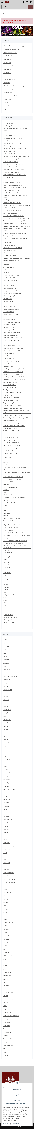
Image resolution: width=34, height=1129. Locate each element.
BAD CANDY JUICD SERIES (11, 275)
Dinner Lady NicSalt (9, 151)
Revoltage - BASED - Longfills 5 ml (13, 369)
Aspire (5, 460)
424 (4, 650)
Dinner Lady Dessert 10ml (11, 146)
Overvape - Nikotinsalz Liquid (12, 180)
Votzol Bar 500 (7, 1039)
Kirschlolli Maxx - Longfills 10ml (12, 338)
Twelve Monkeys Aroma (10, 400)
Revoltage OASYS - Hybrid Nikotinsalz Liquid (16, 205)
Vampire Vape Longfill (10, 420)
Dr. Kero (5, 736)
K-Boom (5, 836)
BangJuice (6, 683)
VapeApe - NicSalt (8, 236)
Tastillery (6, 986)
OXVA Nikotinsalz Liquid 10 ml (12, 185)
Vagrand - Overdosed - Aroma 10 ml (14, 405)
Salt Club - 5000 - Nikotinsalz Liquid (14, 208)
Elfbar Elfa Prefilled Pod (10, 527)
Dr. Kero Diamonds (9, 306)
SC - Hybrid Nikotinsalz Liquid (12, 210)
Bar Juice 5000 (7, 689)
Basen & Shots (8, 614)
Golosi (5, 796)
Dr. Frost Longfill (8, 301)
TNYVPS (5, 995)
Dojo (4, 643)
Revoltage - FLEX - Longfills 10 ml (13, 371)
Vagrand (6, 1009)
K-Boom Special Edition (10, 330)
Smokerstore (7, 972)
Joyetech (6, 489)
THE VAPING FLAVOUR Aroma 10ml (13, 392)
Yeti (4, 1052)
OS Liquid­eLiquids (9, 177)
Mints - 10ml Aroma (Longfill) (12, 345)
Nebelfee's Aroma (8, 356)
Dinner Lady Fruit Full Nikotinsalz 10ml (15, 148)
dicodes (5, 462)
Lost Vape (6, 500)
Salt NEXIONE (7, 553)
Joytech (5, 590)
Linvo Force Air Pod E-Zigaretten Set (14, 497)
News (5, 109)
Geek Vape (6, 783)
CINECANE (6, 703)
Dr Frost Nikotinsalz (9, 154)
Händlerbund (7, 56)
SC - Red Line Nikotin (9, 255)
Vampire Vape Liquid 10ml (11, 261)
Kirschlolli (6, 842)
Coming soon (8, 612)
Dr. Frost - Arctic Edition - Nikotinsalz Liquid (16, 156)
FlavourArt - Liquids (9, 245)
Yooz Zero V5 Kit (8, 521)
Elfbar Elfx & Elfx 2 (9, 482)
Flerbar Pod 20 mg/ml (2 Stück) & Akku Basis (16, 535)
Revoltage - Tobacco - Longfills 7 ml (14, 379)
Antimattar (6, 660)
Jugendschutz (7, 59)
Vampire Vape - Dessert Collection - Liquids (16, 258)
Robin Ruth (6, 942)
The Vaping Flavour (9, 992)
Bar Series (6, 693)
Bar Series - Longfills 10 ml (11, 283)
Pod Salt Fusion (8, 922)
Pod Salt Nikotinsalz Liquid (11, 190)
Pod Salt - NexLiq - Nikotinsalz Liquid (14, 188)
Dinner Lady (7, 719)
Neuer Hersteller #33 (9, 886)
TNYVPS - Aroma (8, 395)
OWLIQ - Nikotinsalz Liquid (11, 182)
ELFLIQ (5, 753)
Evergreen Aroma (8, 311)
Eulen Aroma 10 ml (9, 440)
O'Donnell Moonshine (10, 617)
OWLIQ (5, 909)
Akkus (5, 656)
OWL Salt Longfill (8, 358)
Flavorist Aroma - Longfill (10, 314)
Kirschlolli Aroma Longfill (10, 335)
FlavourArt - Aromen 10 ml (11, 443)
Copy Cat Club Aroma (9, 288)
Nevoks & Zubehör (9, 503)
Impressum (6, 1123)
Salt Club (6, 946)
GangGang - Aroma (9, 319)
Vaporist (5, 1029)
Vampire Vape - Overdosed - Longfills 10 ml (16, 418)
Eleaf (4, 465)
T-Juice (5, 982)
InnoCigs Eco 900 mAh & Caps (12, 538)
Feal (4, 763)
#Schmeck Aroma (8, 267)
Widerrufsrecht (8, 89)
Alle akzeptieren (17, 1089)
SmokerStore (7, 565)
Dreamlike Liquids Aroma (11, 309)
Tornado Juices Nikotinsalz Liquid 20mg (15, 221)
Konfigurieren (17, 1095)
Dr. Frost (6, 733)
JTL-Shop (20, 1126)
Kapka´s (6, 839)
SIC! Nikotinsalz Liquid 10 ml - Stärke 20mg (16, 218)
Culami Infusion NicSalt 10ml (12, 143)
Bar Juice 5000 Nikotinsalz (11, 135)
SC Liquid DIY (7, 956)
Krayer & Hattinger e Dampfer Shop (14, 846)
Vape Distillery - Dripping (11, 423)
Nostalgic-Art (7, 892)
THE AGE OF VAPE (8, 989)
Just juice (6, 829)
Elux (4, 756)
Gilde (5, 793)
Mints (5, 866)
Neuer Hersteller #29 (9, 882)
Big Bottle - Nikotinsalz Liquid (12, 141)
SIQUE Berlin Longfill (9, 384)
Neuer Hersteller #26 (9, 879)
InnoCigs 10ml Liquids (10, 250)
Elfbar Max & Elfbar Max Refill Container (15, 533)
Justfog (5, 492)
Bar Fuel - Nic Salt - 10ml (10, 133)
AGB (4, 76)
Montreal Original (8, 872)
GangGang (6, 779)
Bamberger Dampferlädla (11, 280)
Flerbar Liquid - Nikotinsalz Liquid (13, 164)
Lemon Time (7, 849)
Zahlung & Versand (9, 79)
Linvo (5, 852)
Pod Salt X (6, 926)
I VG (4, 813)
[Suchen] (30, 7)
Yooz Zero (6, 1055)
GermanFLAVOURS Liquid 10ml (12, 247)
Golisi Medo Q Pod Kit (10, 487)
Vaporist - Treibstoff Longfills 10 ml (14, 425)
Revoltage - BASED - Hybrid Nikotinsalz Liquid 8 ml (15, 196)
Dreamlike (6, 743)
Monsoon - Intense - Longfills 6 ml (13, 348)
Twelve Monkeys (8, 999)
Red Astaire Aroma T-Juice (11, 448)
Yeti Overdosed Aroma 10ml (11, 431)
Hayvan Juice (7, 803)
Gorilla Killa (6, 799)
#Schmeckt (6, 646)
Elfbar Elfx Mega (8, 530)
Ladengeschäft (7, 99)
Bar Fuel (5, 686)
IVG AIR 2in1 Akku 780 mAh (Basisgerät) (15, 540)
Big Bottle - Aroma (8, 285)
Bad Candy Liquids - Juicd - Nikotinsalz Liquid (15, 129)
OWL (4, 906)
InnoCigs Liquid (8, 819)
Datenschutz (15, 1123)
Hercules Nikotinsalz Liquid (11, 167)
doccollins (6, 723)
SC (4, 949)
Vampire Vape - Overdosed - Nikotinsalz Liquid (15, 229)
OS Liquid (6, 899)
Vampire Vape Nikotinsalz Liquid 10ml (14, 233)
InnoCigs (6, 816)
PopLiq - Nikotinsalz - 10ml (11, 193)
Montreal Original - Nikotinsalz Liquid (14, 174)
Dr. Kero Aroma (8, 304)
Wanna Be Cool (8, 1045)
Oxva (4, 597)
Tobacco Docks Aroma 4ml (11, 398)
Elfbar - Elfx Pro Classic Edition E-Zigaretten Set (16, 473)
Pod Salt (5, 919)
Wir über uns (8, 625)
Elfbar (5, 749)
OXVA (5, 505)
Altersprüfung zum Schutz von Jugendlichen (16, 46)
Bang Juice (6, 680)
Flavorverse (6, 769)
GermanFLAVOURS (9, 789)
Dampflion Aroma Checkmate (12, 293)
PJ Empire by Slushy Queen (11, 361)
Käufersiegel (7, 62)
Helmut (5, 809)
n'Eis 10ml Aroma (8, 353)
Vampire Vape (7, 1012)
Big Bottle (6, 696)
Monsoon (6, 869)
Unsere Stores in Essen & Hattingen (14, 66)
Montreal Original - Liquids (11, 253)
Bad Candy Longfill (9, 278)
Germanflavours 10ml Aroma (12, 445)
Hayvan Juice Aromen (9, 325)
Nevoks (5, 889)
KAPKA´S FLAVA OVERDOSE (11, 332)
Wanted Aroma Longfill (10, 428)
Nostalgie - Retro (9, 620)
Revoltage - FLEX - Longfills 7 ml (12, 374)
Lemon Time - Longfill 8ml (11, 340)
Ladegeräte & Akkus (9, 595)
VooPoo (5, 516)
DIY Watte (6, 584)
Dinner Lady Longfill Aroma (11, 296)
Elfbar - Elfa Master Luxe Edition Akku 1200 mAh (16, 468)
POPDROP (6, 929)
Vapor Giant (7, 572)
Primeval (6, 364)
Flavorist (6, 766)
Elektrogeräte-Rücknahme (11, 49)
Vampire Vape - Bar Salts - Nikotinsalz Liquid (16, 226)
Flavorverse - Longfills (10, 317)
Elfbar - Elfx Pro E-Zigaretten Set (13, 476)
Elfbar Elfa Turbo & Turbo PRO (12, 479)
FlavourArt (6, 773)
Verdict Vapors (7, 1032)
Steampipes (7, 567)
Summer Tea (7, 979)
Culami (5, 706)
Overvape (6, 902)
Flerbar (5, 776)
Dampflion (6, 713)
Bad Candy (6, 670)
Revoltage (6, 939)
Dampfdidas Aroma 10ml (11, 291)
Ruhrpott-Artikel (9, 622)
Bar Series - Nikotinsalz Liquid (12, 138)
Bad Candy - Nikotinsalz (10, 126)
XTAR (5, 1049)
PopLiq (5, 932)
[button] (23, 2)
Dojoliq (5, 726)
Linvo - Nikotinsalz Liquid (11, 172)
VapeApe (6, 1019)
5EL (4, 653)
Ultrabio (5, 1002)
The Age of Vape (8, 390)
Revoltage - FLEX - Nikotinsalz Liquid (14, 200)
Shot (4, 959)
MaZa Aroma (7, 343)
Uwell (5, 510)
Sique (5, 966)
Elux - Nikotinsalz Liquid (10, 161)
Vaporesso (6, 513)
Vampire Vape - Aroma (10, 453)
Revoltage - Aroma (9, 366)
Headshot (6, 806)
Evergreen (6, 759)
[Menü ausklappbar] (2, 1)
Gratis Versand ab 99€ (10, 52)
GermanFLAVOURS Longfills (11, 322)
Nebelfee (6, 876)
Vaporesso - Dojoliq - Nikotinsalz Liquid (15, 238)
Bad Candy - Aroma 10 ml (11, 437)
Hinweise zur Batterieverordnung (13, 86)
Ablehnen (17, 1100)
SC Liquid (6, 952)
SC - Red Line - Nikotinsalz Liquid (13, 215)
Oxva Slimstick (7, 550)
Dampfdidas (7, 709)
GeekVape (6, 484)
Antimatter (6, 272)
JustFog (5, 833)
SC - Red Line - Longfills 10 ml (12, 382)
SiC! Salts (6, 640)
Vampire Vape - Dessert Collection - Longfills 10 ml (16, 411)
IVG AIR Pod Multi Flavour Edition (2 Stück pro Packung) (15, 547)
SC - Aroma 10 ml (8, 450)
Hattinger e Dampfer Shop (11, 96)
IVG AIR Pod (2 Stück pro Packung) (13, 543)
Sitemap (5, 102)
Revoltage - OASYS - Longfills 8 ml (13, 377)
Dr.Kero (5, 739)
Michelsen (6, 862)
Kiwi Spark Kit (7, 495)
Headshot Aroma (8, 327)
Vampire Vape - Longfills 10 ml (12, 415)
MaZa (5, 859)
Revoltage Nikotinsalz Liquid (12, 202)
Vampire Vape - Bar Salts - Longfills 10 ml (15, 408)
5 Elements (6, 270)
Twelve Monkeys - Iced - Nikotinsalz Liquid (16, 223)
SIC (4, 962)
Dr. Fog (5, 729)
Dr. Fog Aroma (7, 298)
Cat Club (6, 699)
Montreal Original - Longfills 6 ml (13, 351)
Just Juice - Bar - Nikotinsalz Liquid (13, 169)
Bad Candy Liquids (9, 673)
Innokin (5, 823)
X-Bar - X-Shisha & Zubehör (11, 518)
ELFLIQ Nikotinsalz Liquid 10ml (12, 159)
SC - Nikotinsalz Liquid (10, 213)
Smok (5, 508)
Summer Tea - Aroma (9, 387)
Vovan (5, 1042)
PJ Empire (6, 916)
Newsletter (6, 106)
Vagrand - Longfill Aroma (10, 403)
